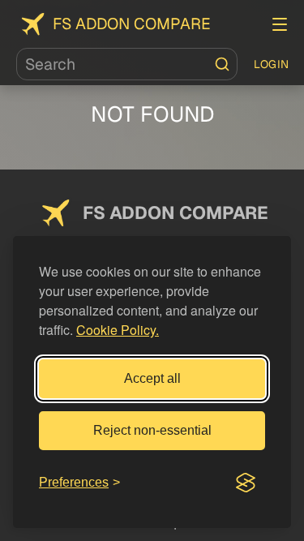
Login (271, 64)
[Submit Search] (222, 64)
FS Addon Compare (132, 24)
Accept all (152, 378)
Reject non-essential (152, 430)
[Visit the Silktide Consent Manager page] (245, 482)
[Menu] (279, 24)
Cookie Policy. (117, 329)
